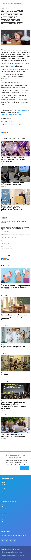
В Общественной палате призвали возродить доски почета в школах (15, 235)
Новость (9, 8)
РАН (11, 121)
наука (19, 124)
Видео (3, 491)
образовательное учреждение (8, 124)
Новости (4, 482)
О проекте (4, 518)
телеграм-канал (23, 110)
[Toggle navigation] (28, 3)
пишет (11, 66)
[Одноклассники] (4, 132)
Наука (3, 8)
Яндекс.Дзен (16, 114)
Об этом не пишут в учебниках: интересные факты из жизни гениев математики (14, 159)
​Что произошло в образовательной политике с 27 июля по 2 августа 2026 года (15, 287)
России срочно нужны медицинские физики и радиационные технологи (11, 208)
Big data (4, 508)
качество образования (7, 126)
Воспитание (10, 224)
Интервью (4, 488)
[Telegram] (6, 132)
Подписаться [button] (24, 468)
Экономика (4, 503)
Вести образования (6, 26)
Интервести (5, 506)
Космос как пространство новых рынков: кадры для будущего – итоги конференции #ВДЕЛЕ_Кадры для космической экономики (14, 404)
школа (6, 121)
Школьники (10, 248)
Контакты (4, 520)
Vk (18, 112)
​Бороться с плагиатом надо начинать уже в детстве (12, 183)
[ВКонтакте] (2, 132)
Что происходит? (11, 237)
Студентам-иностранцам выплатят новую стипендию (13, 435)
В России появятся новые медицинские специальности (13, 346)
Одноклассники (6, 114)
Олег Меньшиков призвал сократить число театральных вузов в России (14, 241)
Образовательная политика (9, 501)
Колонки (4, 484)
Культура (9, 243)
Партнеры (4, 521)
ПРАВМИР (9, 118)
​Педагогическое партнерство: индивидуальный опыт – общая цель (14, 221)
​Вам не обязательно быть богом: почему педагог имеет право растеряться (14, 317)
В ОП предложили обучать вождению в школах (12, 246)
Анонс (8, 231)
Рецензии (4, 490)
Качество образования (7, 505)
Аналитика (4, 486)
